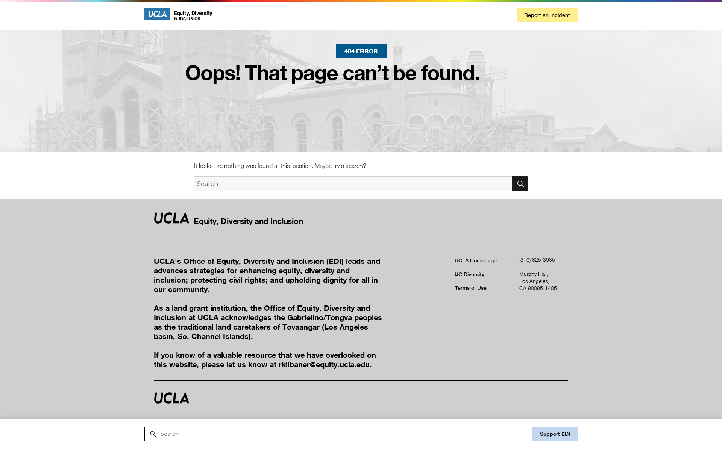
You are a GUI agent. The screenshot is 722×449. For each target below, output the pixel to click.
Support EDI (555, 434)
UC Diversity (469, 274)
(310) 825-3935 (537, 259)
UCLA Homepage (476, 260)
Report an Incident (547, 15)
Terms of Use (471, 288)
